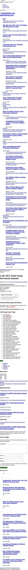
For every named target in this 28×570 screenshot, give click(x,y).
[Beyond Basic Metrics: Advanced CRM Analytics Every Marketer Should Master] (17, 62)
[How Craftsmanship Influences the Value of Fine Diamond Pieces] (15, 53)
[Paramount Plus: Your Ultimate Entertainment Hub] (15, 42)
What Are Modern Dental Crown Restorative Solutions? (13, 112)
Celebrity (5, 92)
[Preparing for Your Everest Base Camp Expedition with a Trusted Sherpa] (17, 194)
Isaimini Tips (16, 568)
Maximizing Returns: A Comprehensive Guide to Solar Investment (15, 243)
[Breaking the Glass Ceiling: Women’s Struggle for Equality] (17, 164)
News (4, 141)
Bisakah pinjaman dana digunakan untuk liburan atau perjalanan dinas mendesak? (14, 489)
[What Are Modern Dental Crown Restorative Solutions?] (15, 108)
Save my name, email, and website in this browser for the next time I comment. (13, 464)
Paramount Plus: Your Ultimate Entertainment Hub (13, 45)
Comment (3, 444)
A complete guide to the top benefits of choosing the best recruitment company (15, 232)
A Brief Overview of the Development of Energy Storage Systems (15, 537)
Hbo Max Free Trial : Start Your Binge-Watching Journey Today (15, 25)
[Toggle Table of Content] (15, 295)
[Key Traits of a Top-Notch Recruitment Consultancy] (17, 74)
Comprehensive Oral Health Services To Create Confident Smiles (15, 122)
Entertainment (6, 104)
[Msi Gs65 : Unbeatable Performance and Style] (17, 250)
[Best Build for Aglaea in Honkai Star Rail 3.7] (17, 174)
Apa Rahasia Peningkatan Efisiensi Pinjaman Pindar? (14, 544)
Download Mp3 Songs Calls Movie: (9, 297)
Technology (6, 215)
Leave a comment (23, 282)
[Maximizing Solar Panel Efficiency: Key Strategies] (15, 218)
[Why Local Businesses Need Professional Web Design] (15, 143)
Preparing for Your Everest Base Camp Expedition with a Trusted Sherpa (16, 198)
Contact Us (5, 6)
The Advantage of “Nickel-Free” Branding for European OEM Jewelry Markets (14, 523)
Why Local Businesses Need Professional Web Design (12, 147)
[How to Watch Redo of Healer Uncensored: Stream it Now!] (15, 95)
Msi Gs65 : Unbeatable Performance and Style (13, 253)
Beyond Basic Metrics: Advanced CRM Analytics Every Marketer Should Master (16, 67)
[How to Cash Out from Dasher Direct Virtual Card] (15, 32)
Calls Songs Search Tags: (7, 298)
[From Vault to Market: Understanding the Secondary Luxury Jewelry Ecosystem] (15, 131)
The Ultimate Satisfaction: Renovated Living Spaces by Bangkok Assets (14, 158)
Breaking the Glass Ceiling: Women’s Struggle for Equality (15, 168)
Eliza (1, 282)
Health (4, 106)
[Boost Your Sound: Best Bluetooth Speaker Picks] (17, 260)
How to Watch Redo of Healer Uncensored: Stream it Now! (12, 98)
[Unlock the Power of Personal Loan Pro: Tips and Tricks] (17, 83)
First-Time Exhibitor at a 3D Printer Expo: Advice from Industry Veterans (14, 530)
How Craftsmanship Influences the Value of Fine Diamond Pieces (14, 56)
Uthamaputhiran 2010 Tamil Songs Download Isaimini (13, 428)
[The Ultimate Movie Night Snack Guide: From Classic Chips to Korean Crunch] (17, 205)
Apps (4, 19)
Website (2, 461)
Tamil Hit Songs (8, 269)
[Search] (0, 10)
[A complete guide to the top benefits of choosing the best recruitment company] (17, 227)
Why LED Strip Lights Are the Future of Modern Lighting (15, 187)
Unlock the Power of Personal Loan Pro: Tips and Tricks (15, 87)
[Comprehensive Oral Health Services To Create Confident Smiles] (17, 118)
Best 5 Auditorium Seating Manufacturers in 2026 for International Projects (11, 552)
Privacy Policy (6, 7)
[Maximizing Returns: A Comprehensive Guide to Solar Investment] (17, 239)
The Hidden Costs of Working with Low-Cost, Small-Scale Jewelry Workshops (14, 561)
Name (2, 455)
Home (4, 4)
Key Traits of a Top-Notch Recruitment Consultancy (14, 77)
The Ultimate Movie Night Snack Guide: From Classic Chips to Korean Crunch (16, 209)
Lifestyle (5, 128)
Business (5, 50)
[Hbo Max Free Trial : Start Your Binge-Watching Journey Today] (15, 22)
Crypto (4, 103)
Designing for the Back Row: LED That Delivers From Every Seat (15, 481)
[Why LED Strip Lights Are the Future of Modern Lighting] (17, 184)
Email (2, 458)
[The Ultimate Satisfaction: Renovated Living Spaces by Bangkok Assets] (17, 153)
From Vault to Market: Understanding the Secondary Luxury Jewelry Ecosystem (15, 135)
